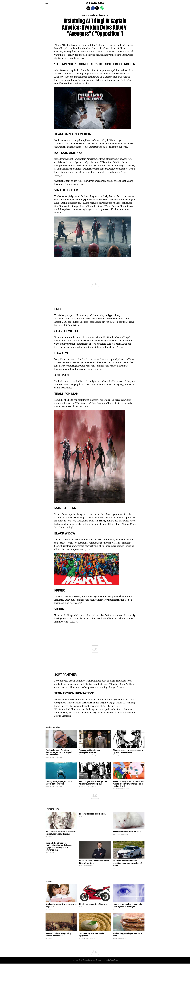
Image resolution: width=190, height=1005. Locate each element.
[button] (47, 3)
